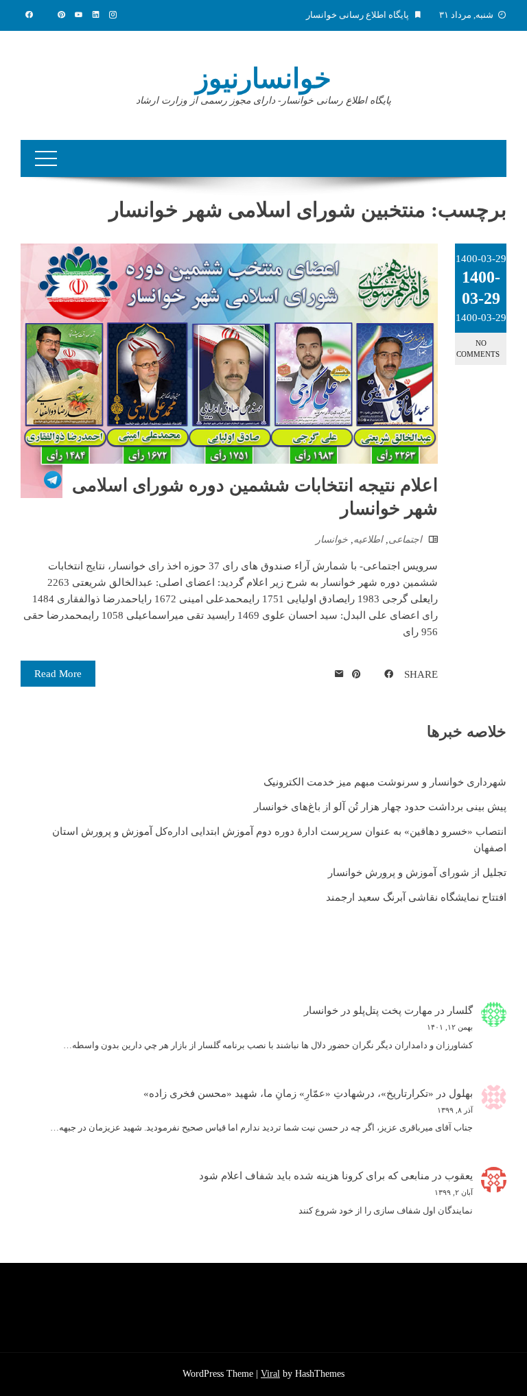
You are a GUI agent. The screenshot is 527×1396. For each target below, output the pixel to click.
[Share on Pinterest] (356, 674)
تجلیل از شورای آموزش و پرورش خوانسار (417, 872)
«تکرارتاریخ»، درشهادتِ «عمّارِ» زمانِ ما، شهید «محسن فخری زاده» (288, 1093)
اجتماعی (405, 539)
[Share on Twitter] (372, 674)
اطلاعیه (368, 539)
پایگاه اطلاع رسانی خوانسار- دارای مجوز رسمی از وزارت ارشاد (263, 100)
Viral (270, 1374)
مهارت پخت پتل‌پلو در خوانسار (368, 1010)
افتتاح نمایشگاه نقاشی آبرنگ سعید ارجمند (416, 897)
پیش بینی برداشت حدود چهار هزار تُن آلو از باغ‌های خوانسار (380, 806)
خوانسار (332, 539)
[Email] (339, 674)
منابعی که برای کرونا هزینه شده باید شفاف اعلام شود (314, 1175)
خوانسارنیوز (263, 78)
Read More (58, 673)
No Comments (478, 348)
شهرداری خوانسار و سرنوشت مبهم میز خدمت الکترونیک (385, 782)
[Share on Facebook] (388, 674)
